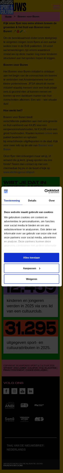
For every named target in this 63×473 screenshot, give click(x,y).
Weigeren (31, 278)
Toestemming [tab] (12, 200)
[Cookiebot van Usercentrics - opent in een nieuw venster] (45, 191)
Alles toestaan (31, 257)
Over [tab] (52, 200)
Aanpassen (29, 268)
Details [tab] (32, 200)
